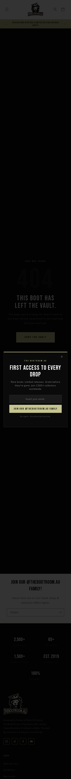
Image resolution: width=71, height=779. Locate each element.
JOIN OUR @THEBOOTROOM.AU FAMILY (35, 408)
